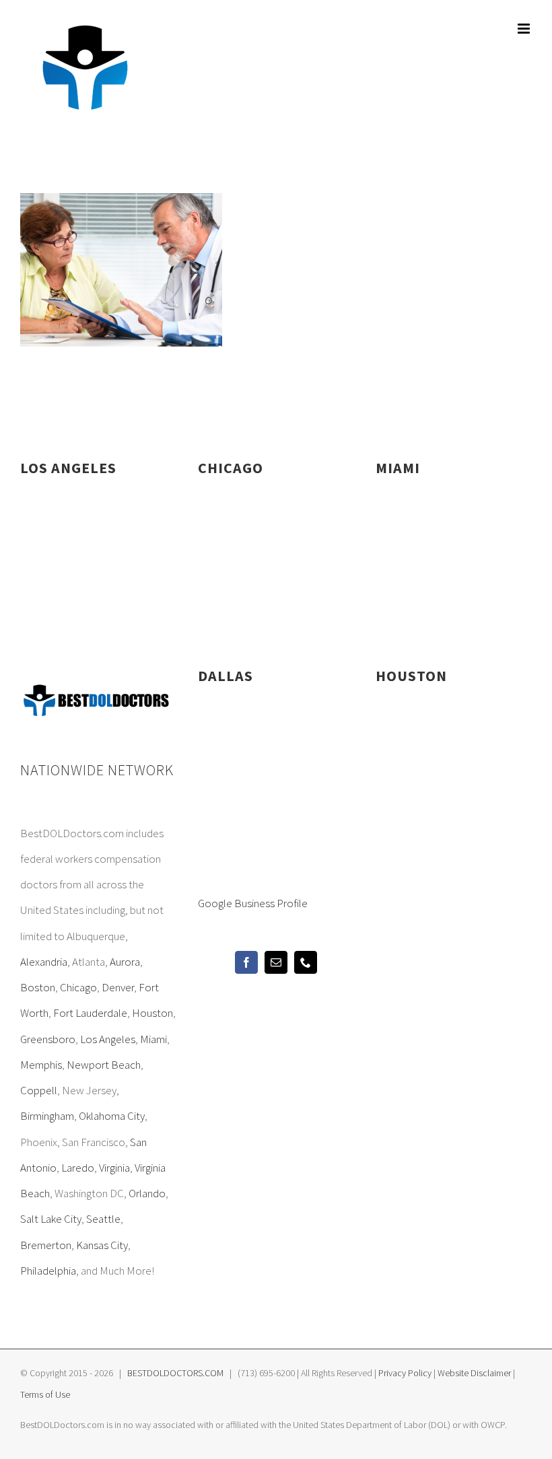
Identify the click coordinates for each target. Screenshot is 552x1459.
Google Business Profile (253, 903)
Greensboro (47, 1039)
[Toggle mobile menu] (525, 29)
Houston (152, 1012)
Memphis (41, 1064)
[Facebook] (246, 962)
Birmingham (47, 1115)
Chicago (78, 987)
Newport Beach (104, 1064)
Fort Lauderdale (90, 1012)
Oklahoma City (112, 1115)
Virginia (114, 1167)
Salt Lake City (50, 1218)
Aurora (125, 961)
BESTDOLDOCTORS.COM (175, 1373)
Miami (153, 1039)
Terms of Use (45, 1394)
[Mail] (276, 962)
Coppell (38, 1090)
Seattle (103, 1218)
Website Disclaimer (474, 1373)
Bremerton (45, 1245)
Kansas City (102, 1245)
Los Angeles (107, 1039)
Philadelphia (48, 1270)
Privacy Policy (405, 1373)
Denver (118, 987)
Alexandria (43, 961)
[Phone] (305, 962)
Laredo (77, 1167)
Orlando (147, 1193)
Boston (37, 987)
